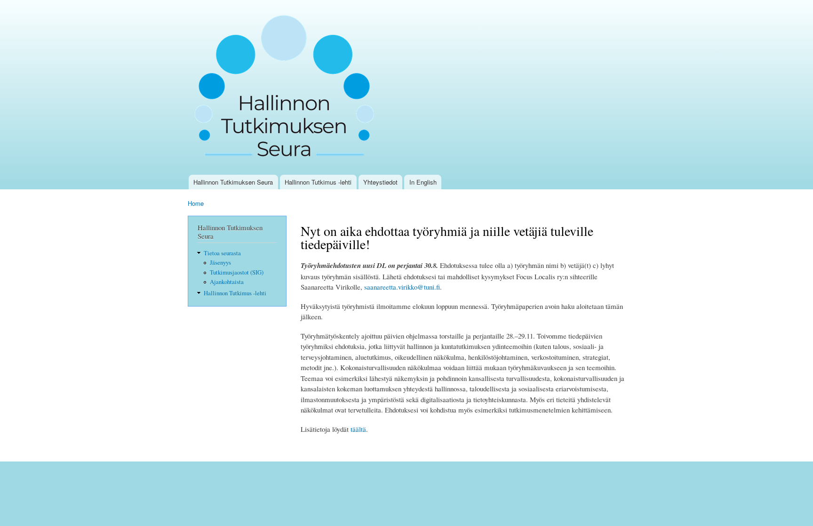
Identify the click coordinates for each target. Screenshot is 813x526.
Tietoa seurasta (222, 253)
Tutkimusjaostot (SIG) (236, 272)
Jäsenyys (220, 263)
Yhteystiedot (380, 182)
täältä (358, 429)
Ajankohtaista (227, 282)
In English (423, 182)
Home (196, 203)
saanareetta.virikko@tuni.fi (402, 286)
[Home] (287, 87)
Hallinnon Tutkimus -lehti (318, 182)
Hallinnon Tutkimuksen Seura (233, 182)
